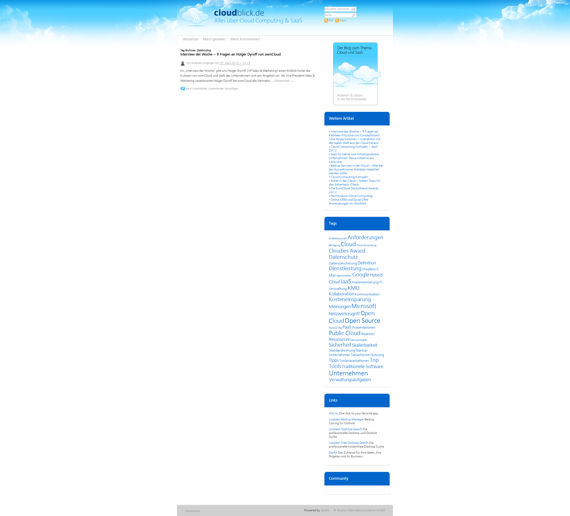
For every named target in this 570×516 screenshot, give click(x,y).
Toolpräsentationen (354, 361)
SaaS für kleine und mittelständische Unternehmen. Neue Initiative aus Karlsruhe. (354, 158)
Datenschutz (343, 257)
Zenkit (333, 452)
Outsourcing (335, 328)
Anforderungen (365, 237)
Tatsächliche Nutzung (367, 355)
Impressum (192, 511)
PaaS (347, 327)
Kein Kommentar (196, 88)
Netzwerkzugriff (344, 314)
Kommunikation (367, 294)
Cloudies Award (347, 251)
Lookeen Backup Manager (346, 419)
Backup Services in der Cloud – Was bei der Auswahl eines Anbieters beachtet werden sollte (356, 169)
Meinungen (340, 307)
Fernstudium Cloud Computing (352, 196)
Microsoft (363, 306)
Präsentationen (363, 328)
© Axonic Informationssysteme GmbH (359, 510)
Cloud (348, 245)
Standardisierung (342, 350)
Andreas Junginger (203, 63)
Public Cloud (344, 333)
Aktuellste (190, 39)
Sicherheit (340, 345)
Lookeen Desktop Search (345, 429)
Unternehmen (348, 374)
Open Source (362, 321)
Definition (367, 263)
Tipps (334, 360)
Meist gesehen (214, 39)
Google (360, 275)
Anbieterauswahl (338, 239)
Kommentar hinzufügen (223, 88)
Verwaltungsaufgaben (350, 380)
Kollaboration (341, 294)
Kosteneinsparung (350, 299)
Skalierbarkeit (364, 345)
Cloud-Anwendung (366, 245)
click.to (333, 413)
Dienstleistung (345, 268)
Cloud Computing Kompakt (349, 177)
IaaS (345, 282)
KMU (354, 288)
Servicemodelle (359, 340)
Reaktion (368, 334)
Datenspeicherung (343, 263)
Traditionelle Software (362, 367)
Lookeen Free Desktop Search (348, 442)
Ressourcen (339, 340)
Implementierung (365, 282)
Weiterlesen (284, 80)
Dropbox (369, 269)
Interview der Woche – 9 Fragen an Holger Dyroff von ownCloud (230, 54)
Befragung (334, 245)
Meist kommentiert (245, 39)
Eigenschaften (344, 276)
